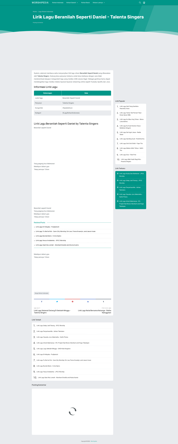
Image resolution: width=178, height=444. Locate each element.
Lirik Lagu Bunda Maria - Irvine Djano (48, 236)
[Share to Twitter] (57, 301)
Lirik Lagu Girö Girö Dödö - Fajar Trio (131, 143)
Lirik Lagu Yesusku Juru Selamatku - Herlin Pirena (52, 337)
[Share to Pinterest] (72, 301)
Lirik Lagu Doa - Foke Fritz (128, 154)
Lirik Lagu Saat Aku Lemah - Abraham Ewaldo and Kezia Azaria (57, 245)
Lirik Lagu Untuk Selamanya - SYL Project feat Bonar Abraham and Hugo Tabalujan (63, 343)
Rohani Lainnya (98, 2)
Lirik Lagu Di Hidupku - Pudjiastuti (47, 227)
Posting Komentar (38, 22)
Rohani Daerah (71, 2)
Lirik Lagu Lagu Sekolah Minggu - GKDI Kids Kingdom (53, 348)
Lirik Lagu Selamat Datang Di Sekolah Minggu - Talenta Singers (52, 311)
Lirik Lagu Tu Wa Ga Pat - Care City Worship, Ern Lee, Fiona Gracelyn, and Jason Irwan (65, 231)
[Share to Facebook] (41, 301)
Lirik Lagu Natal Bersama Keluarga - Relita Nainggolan (94, 311)
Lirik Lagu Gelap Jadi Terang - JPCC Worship (51, 325)
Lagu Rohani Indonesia (42, 293)
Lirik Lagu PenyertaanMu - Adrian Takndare (50, 331)
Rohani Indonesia (57, 2)
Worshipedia (40, 2)
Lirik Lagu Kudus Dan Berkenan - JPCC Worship (131, 175)
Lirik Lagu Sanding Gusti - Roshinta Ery (132, 139)
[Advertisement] (89, 52)
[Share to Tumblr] (103, 301)
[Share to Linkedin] (88, 301)
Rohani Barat (85, 2)
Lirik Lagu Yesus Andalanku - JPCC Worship (51, 240)
